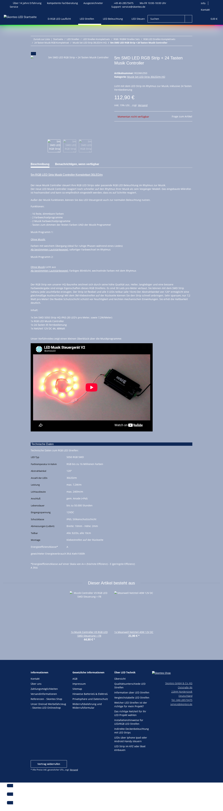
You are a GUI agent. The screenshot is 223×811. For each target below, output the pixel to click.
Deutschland (185, 695)
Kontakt (205, 9)
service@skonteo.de (133, 6)
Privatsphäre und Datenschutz (90, 699)
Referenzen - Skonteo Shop (46, 699)
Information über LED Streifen (131, 692)
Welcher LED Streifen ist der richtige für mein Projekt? (130, 704)
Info (203, 3)
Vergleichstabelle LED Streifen (131, 697)
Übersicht (120, 678)
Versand (143, 105)
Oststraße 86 (185, 687)
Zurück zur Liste (41, 39)
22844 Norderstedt (181, 691)
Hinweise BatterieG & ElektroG (90, 694)
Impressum (79, 683)
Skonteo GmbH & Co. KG (178, 683)
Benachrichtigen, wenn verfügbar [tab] (77, 164)
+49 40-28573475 (123, 3)
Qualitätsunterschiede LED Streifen (129, 685)
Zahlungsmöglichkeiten (44, 688)
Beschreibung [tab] (40, 164)
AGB (74, 678)
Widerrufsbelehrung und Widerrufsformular (87, 705)
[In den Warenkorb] (33, 54)
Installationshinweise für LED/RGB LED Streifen (128, 721)
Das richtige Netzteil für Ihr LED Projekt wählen (130, 713)
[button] (198, 19)
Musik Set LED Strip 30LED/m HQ (146, 76)
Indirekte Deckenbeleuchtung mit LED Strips (131, 730)
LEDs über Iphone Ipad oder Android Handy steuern (130, 739)
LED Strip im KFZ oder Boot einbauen (129, 748)
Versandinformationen (44, 694)
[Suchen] (188, 19)
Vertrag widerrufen (48, 764)
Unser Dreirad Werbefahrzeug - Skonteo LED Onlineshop (48, 705)
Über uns (36, 683)
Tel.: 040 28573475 (181, 700)
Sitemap (77, 688)
